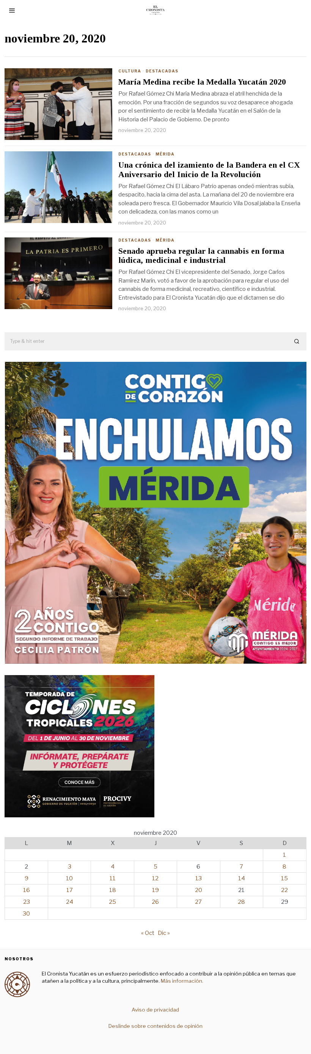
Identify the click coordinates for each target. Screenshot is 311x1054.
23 (26, 901)
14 (241, 878)
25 (112, 901)
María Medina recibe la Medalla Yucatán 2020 (202, 81)
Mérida (165, 154)
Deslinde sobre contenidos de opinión (155, 1026)
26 (155, 901)
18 (112, 890)
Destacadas (162, 71)
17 (69, 890)
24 (69, 901)
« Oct (147, 933)
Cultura (129, 71)
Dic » (164, 933)
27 (198, 901)
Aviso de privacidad (155, 1010)
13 (198, 878)
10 (69, 878)
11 (113, 878)
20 (198, 890)
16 (26, 890)
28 (241, 901)
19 (155, 890)
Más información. (181, 981)
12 (155, 878)
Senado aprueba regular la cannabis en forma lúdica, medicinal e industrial (201, 256)
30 (26, 913)
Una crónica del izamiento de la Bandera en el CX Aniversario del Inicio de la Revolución (209, 169)
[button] (297, 341)
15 (284, 878)
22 (284, 890)
